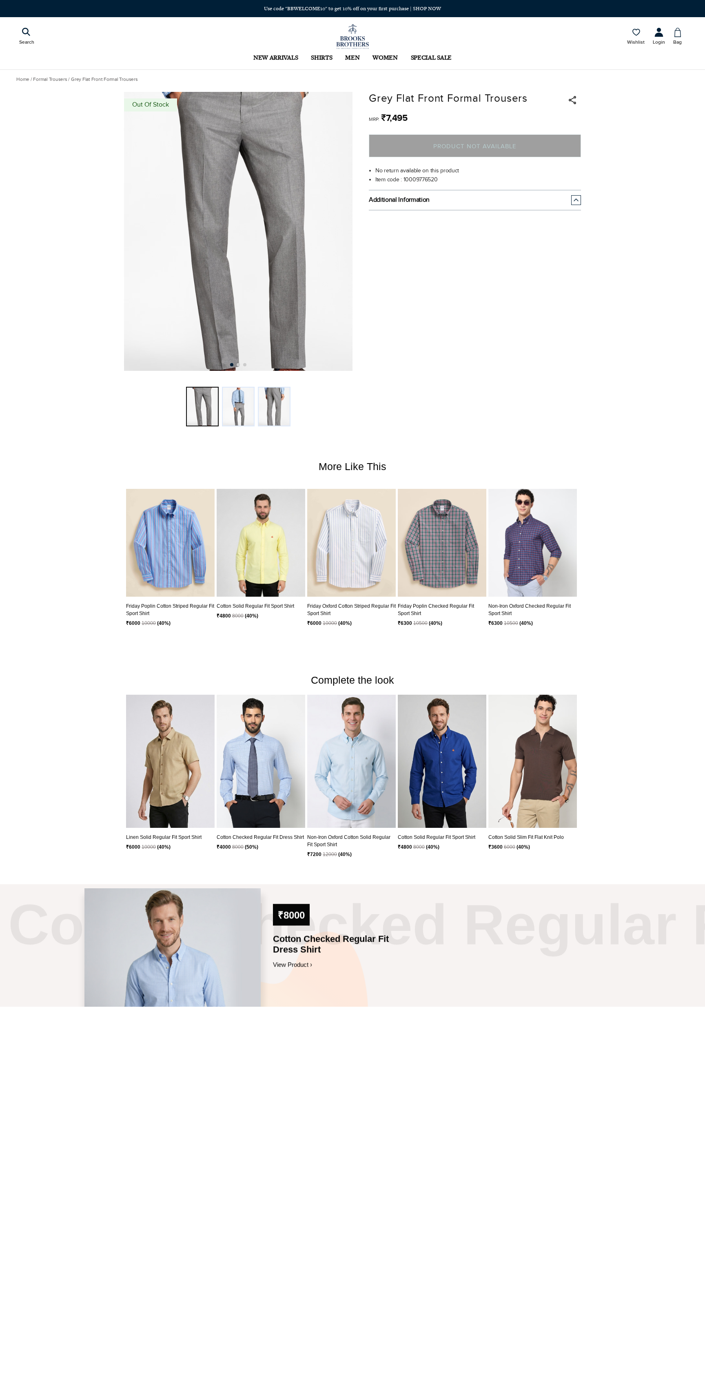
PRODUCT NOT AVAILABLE (474, 146)
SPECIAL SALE (431, 57)
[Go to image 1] (231, 364)
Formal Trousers (50, 79)
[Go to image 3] (244, 364)
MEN (352, 57)
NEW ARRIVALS (275, 57)
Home (22, 79)
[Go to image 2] (238, 364)
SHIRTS (321, 57)
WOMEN (384, 57)
